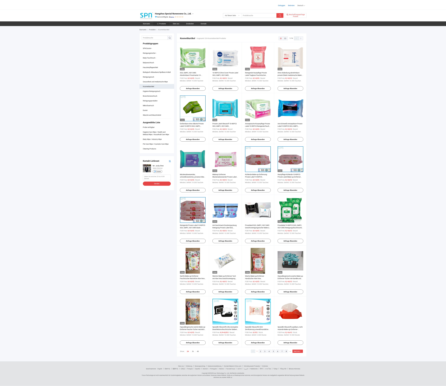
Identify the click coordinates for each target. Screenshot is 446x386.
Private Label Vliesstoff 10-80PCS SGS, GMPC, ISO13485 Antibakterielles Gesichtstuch (224, 126)
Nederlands (254, 369)
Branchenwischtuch (150, 96)
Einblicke (265, 366)
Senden (156, 183)
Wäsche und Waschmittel (152, 115)
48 (198, 351)
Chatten (158, 171)
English (159, 369)
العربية (246, 369)
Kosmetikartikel (148, 86)
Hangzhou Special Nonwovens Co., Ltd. (173, 13)
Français (190, 369)
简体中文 (167, 369)
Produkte (162, 24)
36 (193, 351)
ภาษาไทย (268, 369)
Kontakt (204, 24)
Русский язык (230, 369)
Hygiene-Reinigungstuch (151, 91)
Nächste (297, 351)
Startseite (146, 24)
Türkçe (275, 369)
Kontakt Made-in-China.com (232, 366)
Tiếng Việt (283, 369)
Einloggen (281, 5)
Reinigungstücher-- (149, 53)
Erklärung (189, 366)
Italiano (221, 369)
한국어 (240, 369)
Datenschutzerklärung (214, 366)
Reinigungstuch (148, 77)
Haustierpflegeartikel (150, 67)
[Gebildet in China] (154, 4)
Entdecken (190, 24)
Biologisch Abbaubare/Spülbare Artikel (157, 72)
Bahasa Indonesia (294, 369)
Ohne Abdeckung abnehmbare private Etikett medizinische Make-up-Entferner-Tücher (290, 75)
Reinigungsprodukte (150, 101)
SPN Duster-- (147, 48)
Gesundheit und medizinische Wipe (155, 82)
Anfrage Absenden (193, 88)
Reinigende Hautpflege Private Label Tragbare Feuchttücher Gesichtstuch (256, 75)
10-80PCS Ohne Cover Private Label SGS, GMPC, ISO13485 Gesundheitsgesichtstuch (225, 75)
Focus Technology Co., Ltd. (221, 373)
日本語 (183, 369)
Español (197, 369)
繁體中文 (175, 369)
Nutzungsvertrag (200, 366)
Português (213, 369)
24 (188, 351)
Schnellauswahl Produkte (252, 366)
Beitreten (291, 5)
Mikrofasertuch (148, 105)
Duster (145, 110)
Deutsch (205, 369)
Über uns (176, 24)
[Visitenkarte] (170, 161)
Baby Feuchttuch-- (149, 58)
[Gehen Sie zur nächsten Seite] (301, 38)
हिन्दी (261, 369)
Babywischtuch (148, 62)
